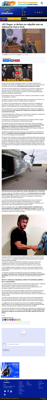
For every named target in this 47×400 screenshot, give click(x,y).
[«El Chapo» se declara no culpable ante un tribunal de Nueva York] (23, 40)
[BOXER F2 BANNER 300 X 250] (10, 370)
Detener (17, 60)
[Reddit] (8, 320)
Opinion (28, 383)
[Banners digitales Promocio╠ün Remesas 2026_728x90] (23, 3)
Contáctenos (41, 383)
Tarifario (40, 382)
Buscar (24, 19)
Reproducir (6, 60)
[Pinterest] (12, 320)
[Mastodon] (15, 320)
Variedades (29, 384)
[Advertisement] (16, 323)
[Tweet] (27, 54)
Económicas (21, 386)
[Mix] (17, 320)
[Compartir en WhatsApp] (22, 54)
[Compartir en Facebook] (24, 54)
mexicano (18, 83)
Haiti (28, 382)
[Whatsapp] (20, 320)
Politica (20, 383)
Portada (21, 382)
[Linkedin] (10, 320)
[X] (5, 320)
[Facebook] (3, 320)
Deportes (21, 384)
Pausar (11, 60)
